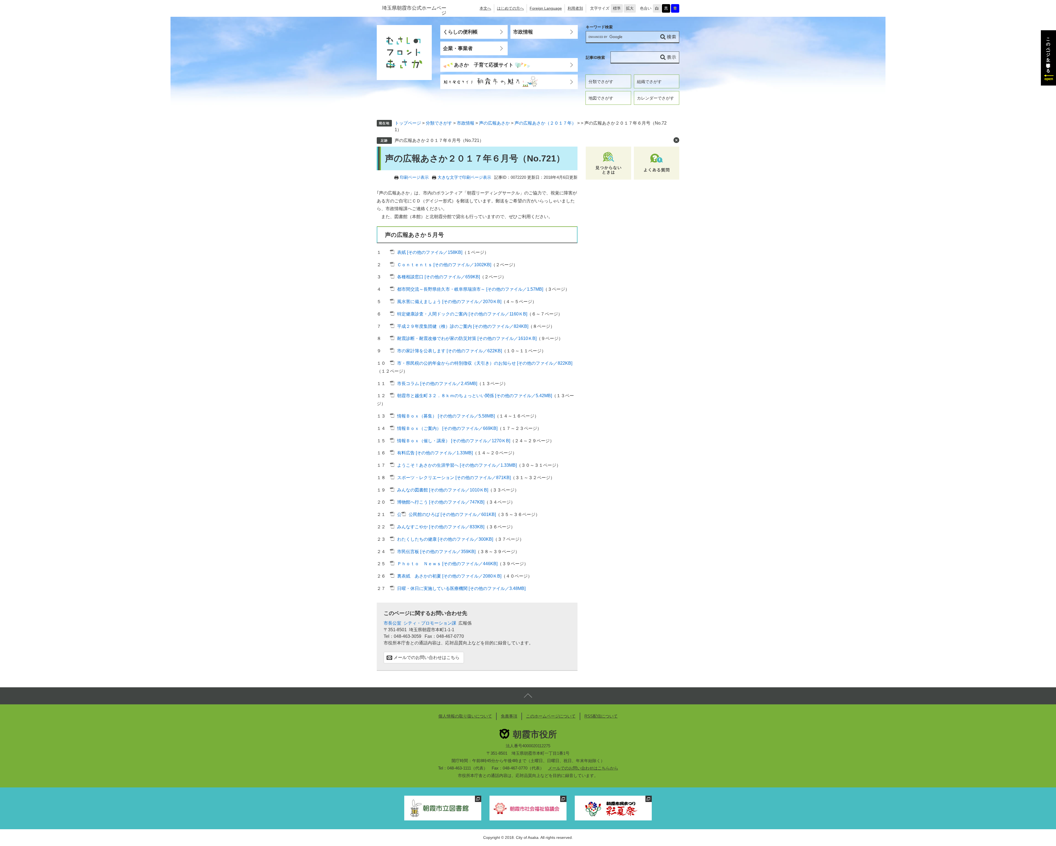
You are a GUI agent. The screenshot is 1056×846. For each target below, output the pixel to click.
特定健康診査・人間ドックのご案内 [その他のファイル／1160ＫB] (462, 314)
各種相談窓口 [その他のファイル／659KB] (438, 276)
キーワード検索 (599, 27)
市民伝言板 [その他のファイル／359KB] (436, 551)
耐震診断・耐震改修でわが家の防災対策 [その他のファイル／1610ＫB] (467, 338)
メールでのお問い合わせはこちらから (583, 768)
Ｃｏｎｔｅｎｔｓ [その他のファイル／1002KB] (444, 264)
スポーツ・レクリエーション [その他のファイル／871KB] (454, 477)
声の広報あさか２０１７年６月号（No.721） (439, 140)
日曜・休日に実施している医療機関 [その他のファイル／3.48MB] (461, 588)
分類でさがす (600, 81)
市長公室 (392, 623)
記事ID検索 (595, 57)
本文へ (485, 8)
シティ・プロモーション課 (429, 623)
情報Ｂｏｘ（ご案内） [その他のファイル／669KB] (447, 428)
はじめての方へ (510, 8)
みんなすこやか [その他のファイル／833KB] (440, 526)
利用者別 (575, 8)
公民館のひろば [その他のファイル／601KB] (452, 514)
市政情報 (523, 32)
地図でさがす (600, 98)
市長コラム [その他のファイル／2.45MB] (437, 383)
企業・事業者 (458, 48)
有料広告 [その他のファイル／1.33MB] (435, 453)
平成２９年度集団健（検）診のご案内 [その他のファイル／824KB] (462, 326)
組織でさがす (649, 81)
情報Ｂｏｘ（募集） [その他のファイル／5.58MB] (446, 416)
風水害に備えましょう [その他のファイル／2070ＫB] (449, 301)
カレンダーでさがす (655, 98)
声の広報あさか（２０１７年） (545, 123)
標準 (617, 8)
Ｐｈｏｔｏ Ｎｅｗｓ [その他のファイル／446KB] (447, 563)
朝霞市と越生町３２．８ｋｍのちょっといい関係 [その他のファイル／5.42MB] (474, 395)
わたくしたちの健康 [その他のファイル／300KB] (445, 539)
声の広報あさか (494, 123)
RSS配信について (601, 716)
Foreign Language (546, 8)
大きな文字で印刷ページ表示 (464, 177)
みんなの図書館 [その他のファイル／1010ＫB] (442, 490)
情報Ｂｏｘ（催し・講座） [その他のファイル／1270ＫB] (453, 440)
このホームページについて (551, 716)
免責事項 (509, 716)
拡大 (630, 8)
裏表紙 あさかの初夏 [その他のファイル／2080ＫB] (449, 576)
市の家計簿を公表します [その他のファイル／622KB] (449, 350)
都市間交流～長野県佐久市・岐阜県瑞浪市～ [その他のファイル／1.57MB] (470, 289)
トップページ (408, 123)
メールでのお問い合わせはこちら (427, 657)
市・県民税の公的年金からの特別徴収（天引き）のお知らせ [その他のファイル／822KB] (484, 363)
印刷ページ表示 (414, 177)
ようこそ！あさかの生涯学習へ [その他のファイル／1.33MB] (457, 465)
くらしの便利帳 (460, 32)
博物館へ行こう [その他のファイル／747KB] (440, 502)
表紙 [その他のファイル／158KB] (429, 252)
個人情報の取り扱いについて (465, 716)
